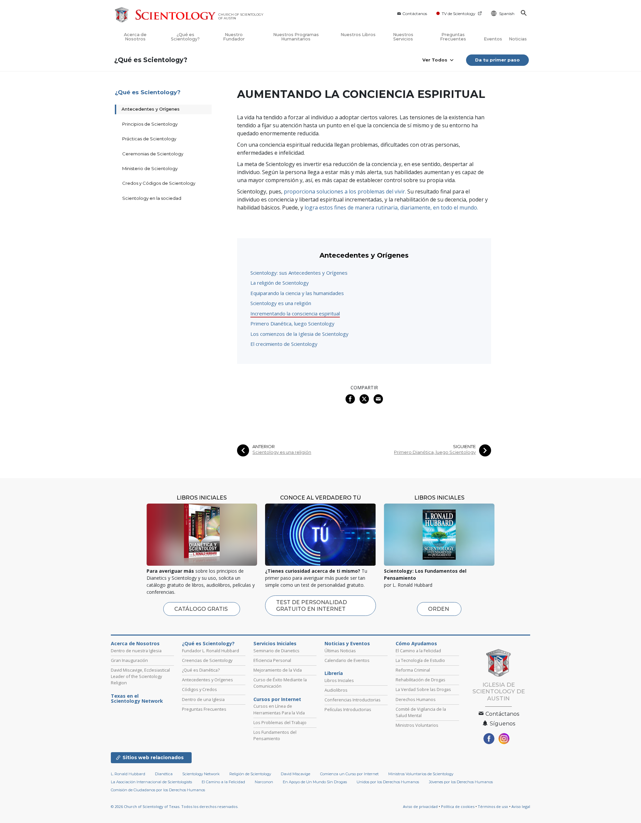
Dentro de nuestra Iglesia (136, 651)
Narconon (264, 782)
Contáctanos (414, 13)
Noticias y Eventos (347, 643)
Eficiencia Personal (272, 660)
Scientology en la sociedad (151, 198)
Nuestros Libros (358, 34)
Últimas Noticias (340, 651)
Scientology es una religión (280, 303)
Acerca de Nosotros (135, 36)
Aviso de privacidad (420, 806)
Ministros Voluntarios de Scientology (420, 774)
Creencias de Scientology (207, 660)
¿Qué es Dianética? (201, 670)
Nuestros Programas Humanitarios (296, 36)
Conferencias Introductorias (353, 700)
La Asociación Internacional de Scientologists (151, 782)
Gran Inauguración (129, 660)
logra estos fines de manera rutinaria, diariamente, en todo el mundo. (391, 207)
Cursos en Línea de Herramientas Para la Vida (279, 709)
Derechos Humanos (416, 699)
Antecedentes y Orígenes (151, 109)
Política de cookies (457, 806)
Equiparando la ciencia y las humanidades (297, 293)
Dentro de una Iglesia (203, 699)
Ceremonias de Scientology (152, 153)
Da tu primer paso (497, 59)
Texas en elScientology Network (137, 698)
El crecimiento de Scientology (283, 343)
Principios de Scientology (150, 124)
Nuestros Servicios (403, 36)
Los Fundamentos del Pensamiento (274, 735)
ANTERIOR (263, 446)
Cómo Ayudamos (416, 643)
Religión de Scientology (250, 774)
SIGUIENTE (464, 446)
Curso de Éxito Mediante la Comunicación (280, 683)
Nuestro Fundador (234, 36)
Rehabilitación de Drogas (420, 680)
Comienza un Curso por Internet (349, 774)
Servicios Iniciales (274, 643)
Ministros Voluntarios (417, 725)
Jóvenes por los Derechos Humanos (461, 782)
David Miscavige (295, 774)
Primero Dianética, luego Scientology (292, 323)
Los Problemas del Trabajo (279, 722)
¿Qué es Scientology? (185, 36)
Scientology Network (201, 774)
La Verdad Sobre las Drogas (423, 689)
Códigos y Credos (199, 689)
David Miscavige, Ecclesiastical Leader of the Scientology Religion (140, 676)
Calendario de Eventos (347, 660)
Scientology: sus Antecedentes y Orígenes (299, 272)
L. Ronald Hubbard (128, 774)
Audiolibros (336, 690)
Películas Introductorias (348, 709)
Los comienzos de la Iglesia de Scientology (299, 333)
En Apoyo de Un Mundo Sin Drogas (315, 782)
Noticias (518, 38)
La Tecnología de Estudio (420, 660)
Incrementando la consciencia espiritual (295, 313)
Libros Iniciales (339, 680)
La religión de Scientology (279, 282)
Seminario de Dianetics (276, 651)
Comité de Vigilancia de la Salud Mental (421, 712)
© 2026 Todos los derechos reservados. (174, 806)
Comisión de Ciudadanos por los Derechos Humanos (158, 790)
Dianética (164, 774)
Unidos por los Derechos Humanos (388, 782)
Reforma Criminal (413, 670)
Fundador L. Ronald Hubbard (210, 651)
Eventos (493, 38)
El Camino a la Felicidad (418, 651)
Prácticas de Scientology (149, 138)
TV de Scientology (458, 13)
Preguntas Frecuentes (453, 36)
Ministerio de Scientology (150, 168)
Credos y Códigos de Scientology (158, 183)
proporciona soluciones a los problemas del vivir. (345, 191)
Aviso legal (520, 806)
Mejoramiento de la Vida (277, 670)
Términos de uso (493, 806)
